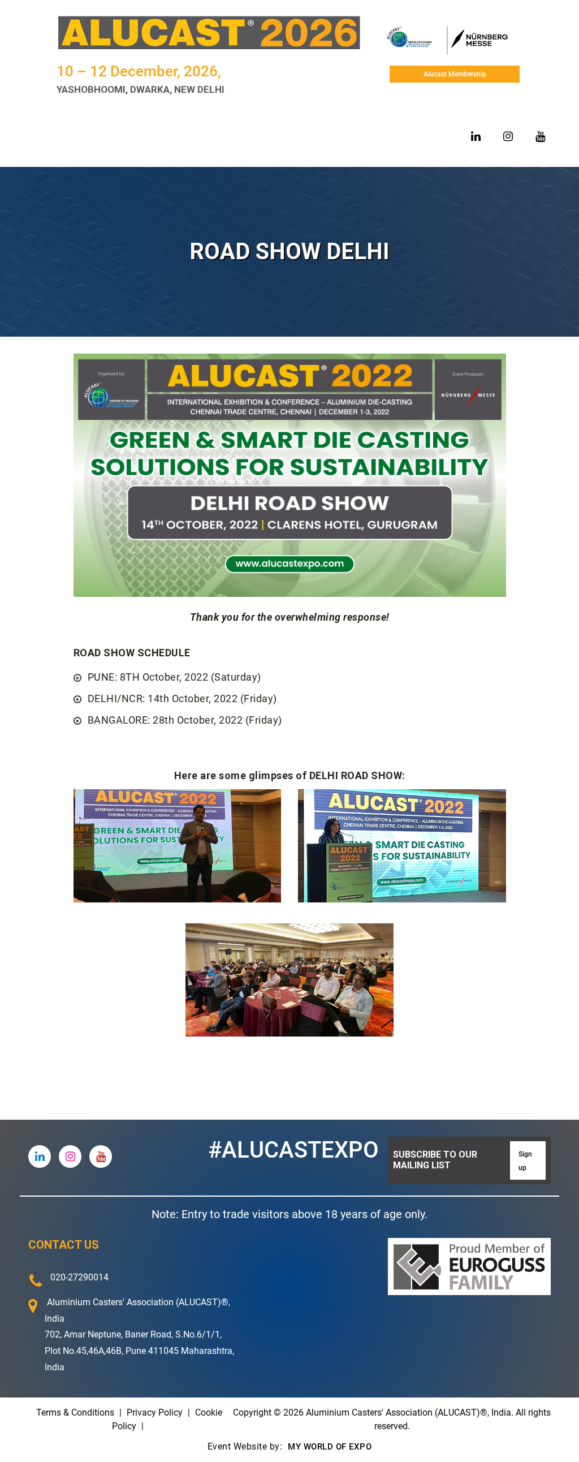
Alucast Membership (455, 74)
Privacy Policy (155, 1412)
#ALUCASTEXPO (293, 1150)
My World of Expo (329, 1447)
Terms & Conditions (75, 1412)
